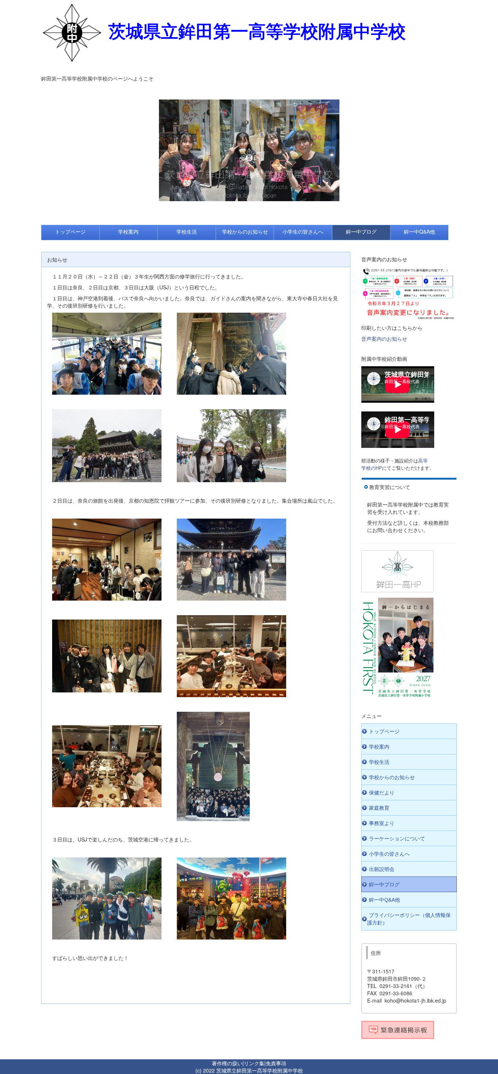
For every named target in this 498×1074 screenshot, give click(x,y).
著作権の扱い (227, 1063)
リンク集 (254, 1063)
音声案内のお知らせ (384, 338)
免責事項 (276, 1063)
